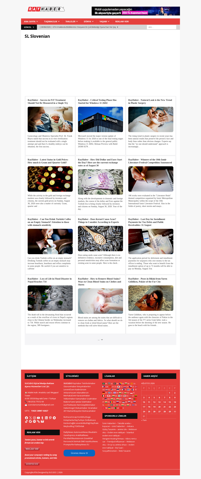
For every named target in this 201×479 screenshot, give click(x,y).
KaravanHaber (83, 395)
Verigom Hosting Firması (113, 438)
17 (144, 406)
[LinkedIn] (46, 418)
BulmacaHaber (89, 411)
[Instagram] (34, 418)
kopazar (106, 426)
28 (164, 411)
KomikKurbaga (83, 417)
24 (144, 411)
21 (164, 406)
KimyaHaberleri (84, 386)
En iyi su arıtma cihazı (117, 444)
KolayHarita (69, 420)
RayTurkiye (79, 420)
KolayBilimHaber (87, 405)
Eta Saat (119, 447)
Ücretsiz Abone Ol (79, 453)
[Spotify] (34, 421)
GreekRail (88, 438)
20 (159, 406)
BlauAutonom (77, 438)
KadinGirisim (80, 389)
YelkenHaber (69, 398)
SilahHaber (87, 401)
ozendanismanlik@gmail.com (41, 404)
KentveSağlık (69, 423)
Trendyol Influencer (116, 441)
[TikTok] (26, 421)
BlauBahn (92, 432)
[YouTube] (38, 418)
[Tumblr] (42, 418)
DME (83, 441)
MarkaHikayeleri (74, 411)
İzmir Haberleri (109, 423)
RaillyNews (68, 432)
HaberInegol (69, 408)
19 (154, 406)
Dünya (87, 21)
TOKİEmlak (79, 426)
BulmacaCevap (70, 417)
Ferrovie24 (68, 441)
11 (149, 402)
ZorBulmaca (90, 420)
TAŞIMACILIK (50, 21)
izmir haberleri (118, 426)
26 (154, 411)
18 (149, 406)
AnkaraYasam (70, 392)
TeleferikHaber (88, 383)
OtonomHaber (70, 386)
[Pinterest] (50, 418)
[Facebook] (26, 418)
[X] (30, 418)
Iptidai (78, 401)
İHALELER (70, 21)
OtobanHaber (81, 408)
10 (144, 402)
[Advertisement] (100, 69)
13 (159, 402)
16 (175, 402)
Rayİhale (94, 423)
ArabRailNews (82, 435)
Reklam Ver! (122, 21)
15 (170, 402)
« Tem (144, 420)
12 (154, 402)
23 (175, 406)
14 (164, 402)
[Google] (30, 421)
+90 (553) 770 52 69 (36, 401)
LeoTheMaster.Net (72, 405)
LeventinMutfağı (83, 423)
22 (170, 406)
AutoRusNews (91, 441)
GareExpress (69, 435)
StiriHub (76, 441)
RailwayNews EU (81, 444)
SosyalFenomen (109, 451)
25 (149, 411)
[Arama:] (161, 27)
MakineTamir (69, 401)
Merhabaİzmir (70, 395)
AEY (65, 411)
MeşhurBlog (69, 426)
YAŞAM (103, 21)
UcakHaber (92, 398)
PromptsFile (69, 444)
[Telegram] (54, 418)
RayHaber (76, 383)
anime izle (122, 429)
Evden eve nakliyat (116, 432)
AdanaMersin (83, 392)
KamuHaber (81, 398)
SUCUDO (68, 383)
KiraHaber (92, 408)
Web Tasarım (125, 451)
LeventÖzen (69, 389)
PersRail (67, 438)
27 (159, 411)
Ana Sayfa (29, 21)
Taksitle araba (124, 423)
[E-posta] (42, 421)
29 (170, 411)
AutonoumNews (81, 432)
